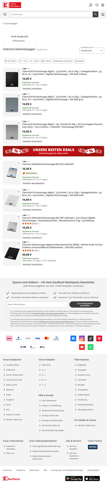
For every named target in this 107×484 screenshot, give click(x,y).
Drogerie (10, 399)
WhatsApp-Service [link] (86, 409)
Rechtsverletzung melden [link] (53, 430)
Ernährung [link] (82, 399)
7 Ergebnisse (41, 49)
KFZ (7, 409)
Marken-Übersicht (14, 419)
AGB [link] (45, 470)
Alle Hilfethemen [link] (49, 400)
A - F (44, 370)
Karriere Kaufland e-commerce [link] (74, 456)
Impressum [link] (7, 470)
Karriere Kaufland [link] (73, 447)
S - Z (44, 385)
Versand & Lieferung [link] (51, 425)
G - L (44, 375)
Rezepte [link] (81, 385)
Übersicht (46, 365)
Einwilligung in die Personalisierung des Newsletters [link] (55, 321)
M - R (44, 380)
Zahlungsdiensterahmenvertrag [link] (46, 446)
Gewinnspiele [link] (84, 394)
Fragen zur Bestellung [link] (51, 405)
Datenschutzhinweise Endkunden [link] (41, 457)
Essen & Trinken (13, 414)
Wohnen (10, 389)
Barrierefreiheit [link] (93, 470)
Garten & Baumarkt (14, 375)
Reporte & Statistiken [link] (10, 447)
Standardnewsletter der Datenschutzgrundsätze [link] (48, 313)
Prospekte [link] (82, 370)
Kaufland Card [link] (84, 375)
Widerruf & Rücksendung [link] (53, 410)
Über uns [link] (10, 453)
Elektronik (10, 370)
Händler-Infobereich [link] (86, 425)
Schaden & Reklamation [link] (52, 420)
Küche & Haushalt (14, 380)
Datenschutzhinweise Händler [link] (45, 451)
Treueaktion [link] (83, 389)
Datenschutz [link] (34, 470)
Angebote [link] (82, 365)
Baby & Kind (11, 385)
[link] (91, 5)
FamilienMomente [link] (85, 404)
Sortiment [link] (82, 380)
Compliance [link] (20, 470)
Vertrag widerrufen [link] (50, 415)
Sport (8, 404)
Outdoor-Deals (12, 365)
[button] (10, 61)
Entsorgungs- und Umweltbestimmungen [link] (67, 470)
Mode (8, 394)
